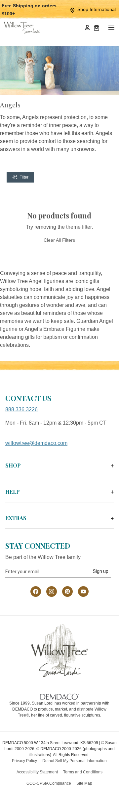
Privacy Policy (24, 760)
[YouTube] (83, 591)
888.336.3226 (21, 409)
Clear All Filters (59, 240)
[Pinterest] (67, 591)
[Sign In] (87, 27)
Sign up (100, 571)
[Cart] (96, 28)
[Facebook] (35, 591)
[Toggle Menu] (111, 27)
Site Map (84, 783)
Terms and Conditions (82, 772)
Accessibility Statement (37, 772)
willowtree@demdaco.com (36, 443)
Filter (24, 177)
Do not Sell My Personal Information (74, 760)
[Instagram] (51, 591)
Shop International (96, 9)
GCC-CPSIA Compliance (48, 783)
